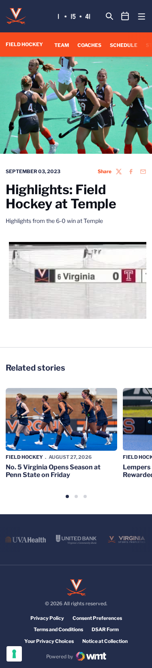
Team (61, 45)
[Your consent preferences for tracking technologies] (14, 654)
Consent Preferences (97, 618)
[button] (67, 496)
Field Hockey (24, 457)
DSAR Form (105, 629)
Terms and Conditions (58, 629)
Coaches (89, 45)
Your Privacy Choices (49, 641)
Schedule (123, 45)
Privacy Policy (47, 618)
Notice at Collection (105, 641)
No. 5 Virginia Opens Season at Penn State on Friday (53, 471)
